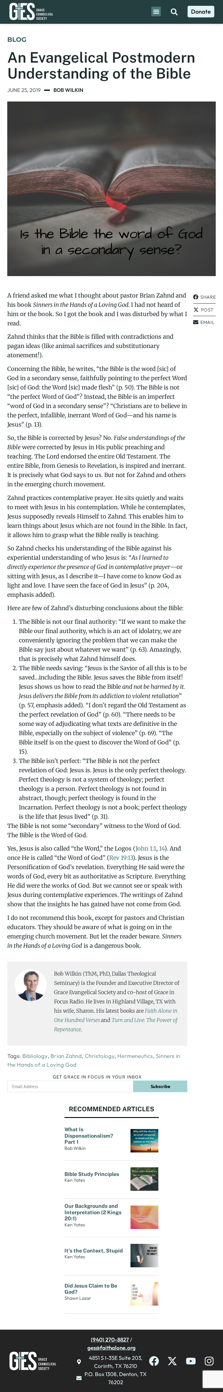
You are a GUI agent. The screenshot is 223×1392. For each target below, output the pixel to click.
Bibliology (35, 1055)
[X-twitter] (172, 1361)
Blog (16, 40)
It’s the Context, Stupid (93, 1251)
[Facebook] (154, 1361)
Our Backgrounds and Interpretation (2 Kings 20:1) (92, 1212)
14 (161, 848)
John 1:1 (146, 848)
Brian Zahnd (66, 1055)
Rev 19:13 (121, 857)
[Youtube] (191, 1361)
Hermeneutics (135, 1055)
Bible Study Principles (92, 1174)
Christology (100, 1055)
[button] (156, 11)
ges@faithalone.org (111, 1347)
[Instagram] (209, 1361)
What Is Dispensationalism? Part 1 (88, 1135)
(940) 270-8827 (110, 1339)
